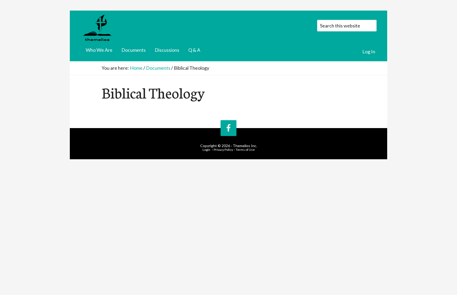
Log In (368, 51)
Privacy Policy (223, 150)
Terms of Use (245, 150)
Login (206, 150)
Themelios (116, 28)
